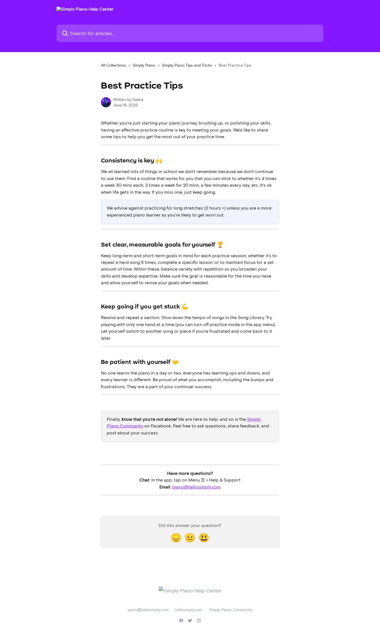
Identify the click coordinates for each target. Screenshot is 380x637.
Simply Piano (144, 65)
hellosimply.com (188, 609)
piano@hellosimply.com (196, 486)
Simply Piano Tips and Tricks (187, 65)
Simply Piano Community (230, 609)
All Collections (113, 65)
